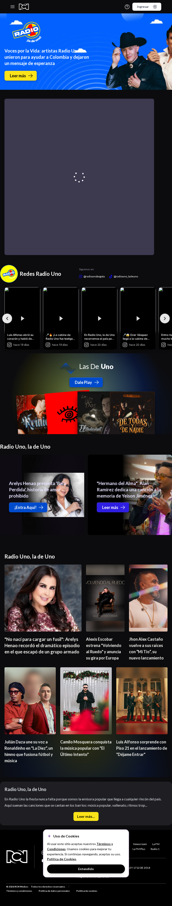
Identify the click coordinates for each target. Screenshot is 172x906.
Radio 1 (155, 849)
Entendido (86, 869)
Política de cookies (86, 890)
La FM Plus (139, 849)
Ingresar (143, 6)
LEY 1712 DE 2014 (139, 867)
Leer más (18, 75)
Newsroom (140, 844)
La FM (155, 844)
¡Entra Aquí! (25, 507)
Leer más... (86, 816)
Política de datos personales (54, 890)
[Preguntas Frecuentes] (127, 6)
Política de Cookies (61, 859)
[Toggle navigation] (12, 7)
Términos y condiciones (19, 890)
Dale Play (83, 382)
